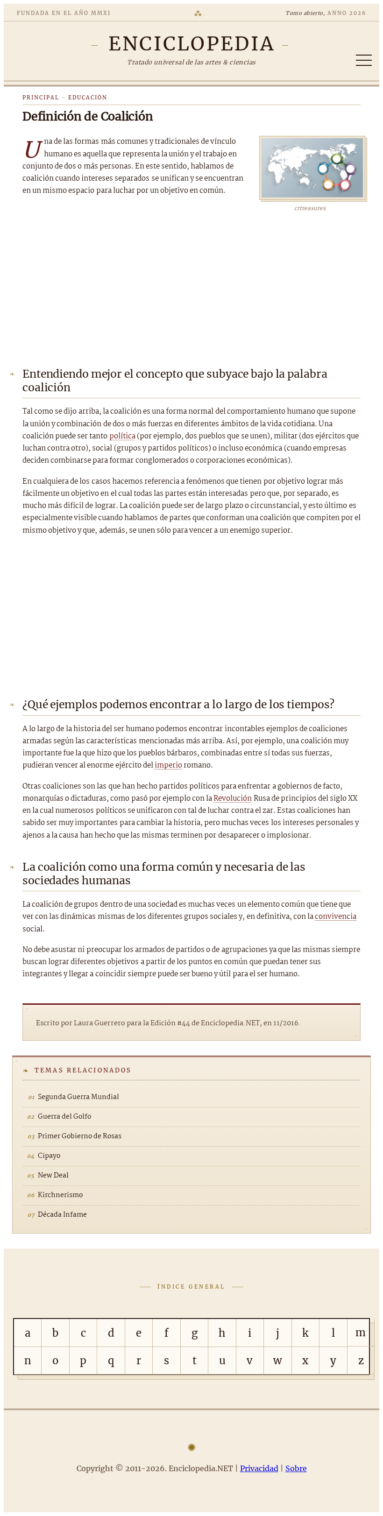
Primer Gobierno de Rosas (79, 1136)
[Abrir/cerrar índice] (364, 60)
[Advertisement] (191, 283)
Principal (40, 97)
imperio (168, 765)
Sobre (296, 1468)
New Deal (53, 1175)
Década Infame (62, 1214)
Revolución (232, 798)
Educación (87, 97)
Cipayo (49, 1156)
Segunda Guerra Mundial (78, 1097)
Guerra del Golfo (64, 1116)
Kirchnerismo (60, 1195)
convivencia (335, 917)
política (122, 436)
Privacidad (259, 1468)
